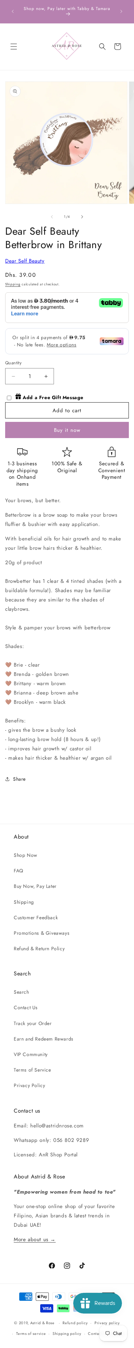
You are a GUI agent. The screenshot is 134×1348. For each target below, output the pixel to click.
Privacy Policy (29, 1085)
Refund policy (75, 1323)
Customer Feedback (36, 917)
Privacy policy (107, 1323)
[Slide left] (51, 216)
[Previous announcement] (12, 11)
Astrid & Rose (42, 1323)
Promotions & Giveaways (41, 933)
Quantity (13, 362)
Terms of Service (32, 1069)
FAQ (18, 870)
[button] (13, 46)
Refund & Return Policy (39, 948)
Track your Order (33, 1023)
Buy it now (67, 430)
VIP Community (31, 1054)
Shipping (13, 284)
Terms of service (31, 1333)
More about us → (35, 1239)
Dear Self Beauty (25, 261)
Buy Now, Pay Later (35, 886)
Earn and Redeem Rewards (44, 1038)
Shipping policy (67, 1333)
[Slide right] (82, 216)
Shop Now (25, 855)
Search (21, 992)
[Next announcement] (121, 11)
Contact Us (26, 1007)
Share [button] (19, 779)
